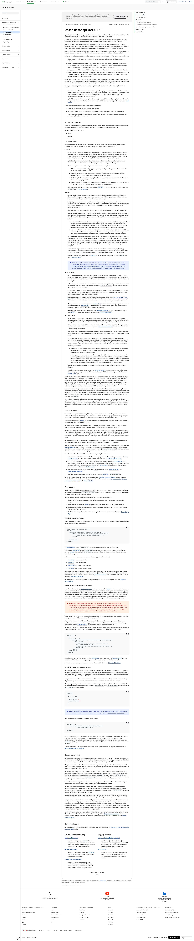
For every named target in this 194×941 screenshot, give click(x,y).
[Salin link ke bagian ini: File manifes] (76, 487)
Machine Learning (55, 912)
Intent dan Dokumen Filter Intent (107, 477)
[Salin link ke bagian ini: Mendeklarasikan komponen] (85, 518)
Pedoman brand (35, 937)
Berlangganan (174, 937)
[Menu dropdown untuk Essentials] (23, 2)
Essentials (18, 1)
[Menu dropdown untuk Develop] (47, 2)
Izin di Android (102, 849)
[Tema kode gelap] (126, 527)
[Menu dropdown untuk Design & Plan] (36, 2)
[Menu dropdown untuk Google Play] (59, 2)
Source (24, 917)
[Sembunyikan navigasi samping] (18, 938)
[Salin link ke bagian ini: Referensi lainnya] (80, 824)
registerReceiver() (77, 576)
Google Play (54, 1)
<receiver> (71, 565)
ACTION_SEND (95, 658)
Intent (73, 312)
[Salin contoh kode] (128, 527)
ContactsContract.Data (105, 327)
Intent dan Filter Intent (114, 663)
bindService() (89, 467)
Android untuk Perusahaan (28, 912)
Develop (42, 1)
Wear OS (81, 912)
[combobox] (153, 1)
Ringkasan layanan (76, 257)
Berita (23, 919)
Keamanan (24, 915)
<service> (71, 562)
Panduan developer (141, 912)
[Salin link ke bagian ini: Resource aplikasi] (81, 755)
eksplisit (78, 605)
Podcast (24, 924)
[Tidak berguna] (128, 24)
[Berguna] (126, 24)
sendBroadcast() (114, 469)
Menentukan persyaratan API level (116, 713)
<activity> (76, 550)
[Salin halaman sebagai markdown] (99, 30)
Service (93, 255)
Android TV (82, 919)
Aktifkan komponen (86, 589)
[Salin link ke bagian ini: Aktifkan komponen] (79, 411)
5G (51, 922)
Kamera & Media (55, 917)
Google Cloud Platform (66, 930)
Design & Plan (30, 1)
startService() (103, 465)
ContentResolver (70, 447)
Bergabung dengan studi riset (172, 917)
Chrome (48, 930)
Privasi (52, 919)
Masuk (190, 1)
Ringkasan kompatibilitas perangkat (74, 748)
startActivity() (73, 458)
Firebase (55, 930)
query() (105, 474)
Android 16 (110, 912)
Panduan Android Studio (142, 910)
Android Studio (182, 1)
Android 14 (110, 917)
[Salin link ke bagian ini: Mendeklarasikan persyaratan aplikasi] (92, 667)
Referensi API (140, 915)
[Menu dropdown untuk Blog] (69, 2)
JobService (97, 304)
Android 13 (110, 919)
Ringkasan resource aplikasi (111, 814)
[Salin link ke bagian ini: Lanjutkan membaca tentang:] (86, 835)
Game (52, 910)
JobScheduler (75, 264)
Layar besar (82, 910)
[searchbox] (10, 13)
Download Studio (141, 917)
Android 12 (110, 922)
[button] (9, 22)
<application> (70, 547)
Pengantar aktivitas (82, 189)
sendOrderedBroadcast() (75, 471)
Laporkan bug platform (170, 910)
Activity (100, 187)
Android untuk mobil (84, 917)
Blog (66, 1)
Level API (86, 505)
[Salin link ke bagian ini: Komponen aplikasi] (82, 122)
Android (24, 910)
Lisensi (28, 937)
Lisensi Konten (103, 880)
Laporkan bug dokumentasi (171, 912)
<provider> (71, 568)
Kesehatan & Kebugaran (56, 915)
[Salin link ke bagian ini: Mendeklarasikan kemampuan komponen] (94, 586)
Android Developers (69, 24)
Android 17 (110, 910)
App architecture (8, 7)
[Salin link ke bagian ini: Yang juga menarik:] (112, 835)
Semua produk (78, 930)
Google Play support (170, 915)
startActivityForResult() (113, 458)
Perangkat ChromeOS (84, 915)
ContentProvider (100, 370)
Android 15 (110, 915)
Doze (122, 266)
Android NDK (140, 919)
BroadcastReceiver (102, 310)
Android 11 (110, 924)
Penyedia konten (72, 374)
